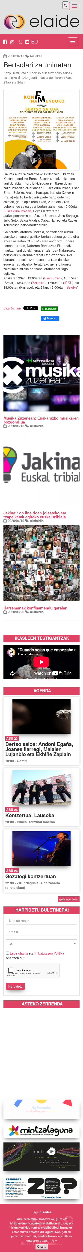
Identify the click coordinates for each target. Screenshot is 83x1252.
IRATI (68, 282)
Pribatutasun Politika (49, 953)
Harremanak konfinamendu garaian (35, 608)
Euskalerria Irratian (17, 211)
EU (34, 41)
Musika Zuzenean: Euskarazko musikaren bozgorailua (41, 420)
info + (53, 1240)
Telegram (51, 318)
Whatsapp (50, 308)
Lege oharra (19, 953)
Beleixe (72, 287)
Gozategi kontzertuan (30, 876)
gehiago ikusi (68, 899)
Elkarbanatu (12, 308)
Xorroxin (38, 282)
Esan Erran (52, 278)
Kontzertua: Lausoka (29, 815)
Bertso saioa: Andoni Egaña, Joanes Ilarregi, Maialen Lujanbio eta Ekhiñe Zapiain (39, 749)
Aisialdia (36, 55)
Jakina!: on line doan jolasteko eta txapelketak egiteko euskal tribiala (34, 514)
